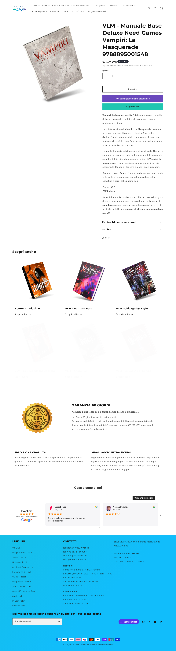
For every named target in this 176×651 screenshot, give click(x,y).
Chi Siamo (17, 548)
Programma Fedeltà (21, 581)
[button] (40, 6)
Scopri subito (21, 314)
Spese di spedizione (125, 66)
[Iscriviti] (59, 621)
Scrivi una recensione (143, 498)
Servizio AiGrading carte (23, 567)
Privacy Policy (18, 601)
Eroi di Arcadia (75, 645)
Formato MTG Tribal (21, 572)
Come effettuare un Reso (23, 591)
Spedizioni (17, 596)
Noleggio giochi (19, 562)
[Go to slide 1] (99, 527)
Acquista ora (132, 107)
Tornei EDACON (19, 557)
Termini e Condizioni (21, 586)
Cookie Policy (18, 606)
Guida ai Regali (19, 577)
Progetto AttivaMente (22, 553)
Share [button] (108, 238)
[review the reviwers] (96, 507)
